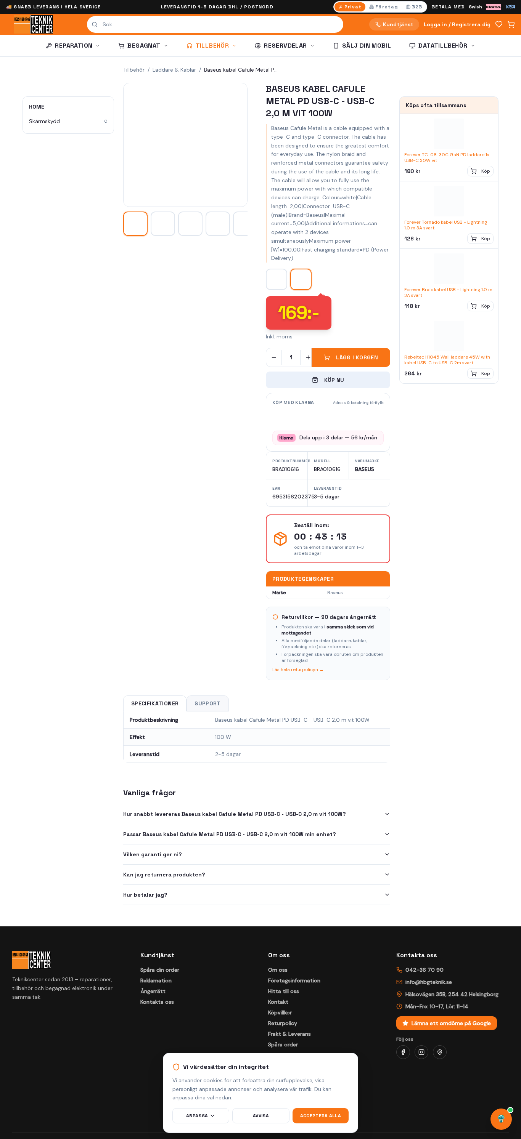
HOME (36, 106)
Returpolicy (282, 1023)
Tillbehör (134, 69)
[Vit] (301, 279)
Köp (485, 171)
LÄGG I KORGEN (357, 357)
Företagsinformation (294, 980)
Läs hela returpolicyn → (298, 669)
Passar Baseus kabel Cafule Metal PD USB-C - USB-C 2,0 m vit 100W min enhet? (229, 834)
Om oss (278, 969)
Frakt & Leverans (289, 1033)
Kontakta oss (157, 1001)
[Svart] (276, 279)
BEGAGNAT (143, 46)
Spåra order (283, 1044)
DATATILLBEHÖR (442, 46)
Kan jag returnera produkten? (164, 874)
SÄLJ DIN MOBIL (366, 46)
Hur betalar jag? (145, 894)
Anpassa (197, 1116)
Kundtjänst (398, 24)
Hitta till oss (283, 991)
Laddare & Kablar (174, 69)
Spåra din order (159, 969)
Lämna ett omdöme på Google (451, 1023)
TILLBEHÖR (212, 46)
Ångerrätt (153, 991)
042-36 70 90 (424, 969)
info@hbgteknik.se (428, 982)
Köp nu (334, 379)
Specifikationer (154, 703)
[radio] (349, 6)
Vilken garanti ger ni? (152, 854)
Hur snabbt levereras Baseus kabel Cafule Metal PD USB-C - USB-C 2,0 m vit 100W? (234, 814)
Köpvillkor (280, 1012)
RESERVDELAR (285, 46)
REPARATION (73, 46)
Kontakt (278, 1001)
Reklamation (156, 980)
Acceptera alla (320, 1116)
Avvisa (261, 1116)
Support (207, 703)
